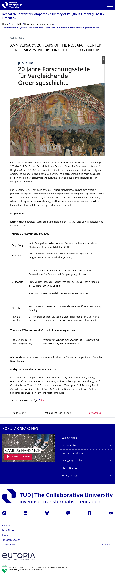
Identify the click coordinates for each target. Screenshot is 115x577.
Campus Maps (69, 438)
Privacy (5, 535)
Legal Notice (8, 530)
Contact (6, 525)
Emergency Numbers (73, 461)
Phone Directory (70, 468)
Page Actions (94, 413)
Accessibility (8, 545)
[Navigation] (110, 5)
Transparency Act (11, 540)
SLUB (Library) (69, 476)
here (43, 401)
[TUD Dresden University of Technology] (12, 5)
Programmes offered (72, 453)
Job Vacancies (69, 445)
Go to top (105, 545)
